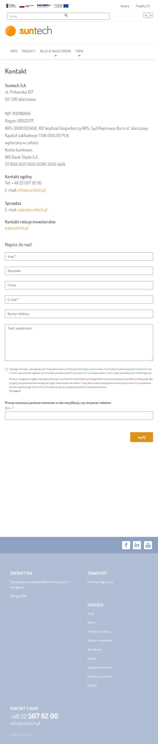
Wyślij (142, 437)
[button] (55, 52)
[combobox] (14, 16)
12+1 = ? (9, 408)
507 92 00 (34, 716)
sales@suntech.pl (33, 209)
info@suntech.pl (32, 190)
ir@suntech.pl (16, 228)
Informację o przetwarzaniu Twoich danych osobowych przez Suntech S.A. (112, 369)
